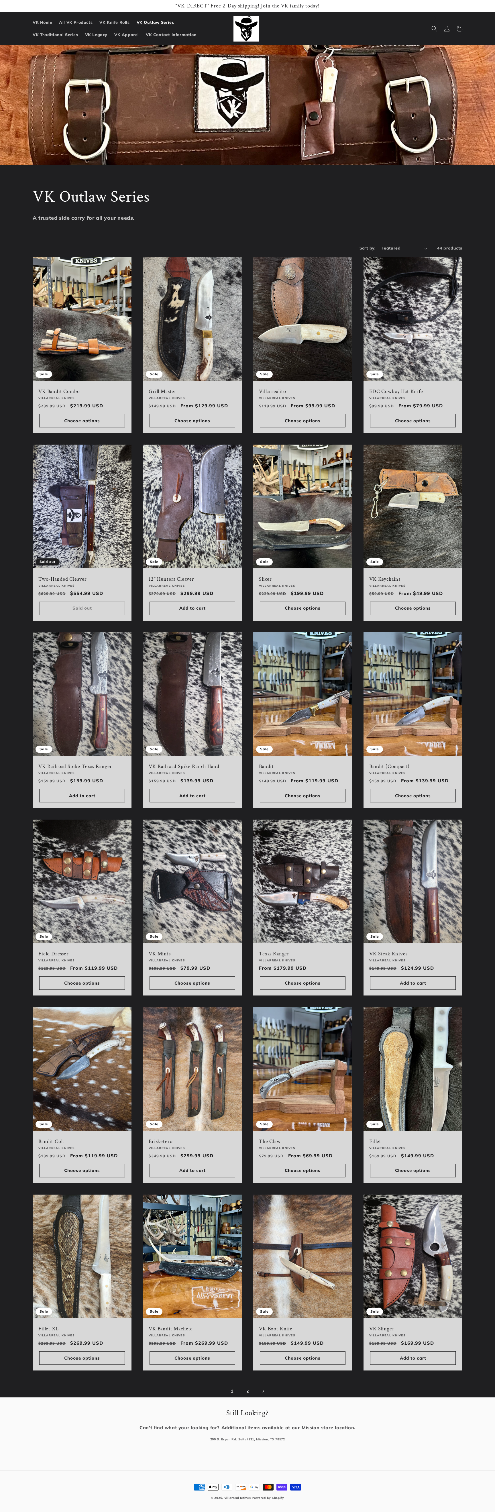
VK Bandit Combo (59, 391)
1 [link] (232, 1391)
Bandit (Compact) (389, 766)
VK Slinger (381, 1329)
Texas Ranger (274, 954)
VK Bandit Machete (171, 1329)
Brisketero (160, 1141)
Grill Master (162, 391)
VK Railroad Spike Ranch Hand (184, 766)
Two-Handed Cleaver (62, 579)
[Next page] (263, 1391)
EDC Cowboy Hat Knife (396, 391)
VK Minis (160, 954)
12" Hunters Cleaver (171, 579)
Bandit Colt (51, 1141)
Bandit (266, 766)
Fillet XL (48, 1329)
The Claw (270, 1141)
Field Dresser (53, 954)
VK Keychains (384, 579)
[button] (434, 28)
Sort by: (368, 248)
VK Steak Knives (388, 954)
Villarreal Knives (237, 1498)
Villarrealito (272, 391)
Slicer (265, 579)
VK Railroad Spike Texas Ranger (75, 766)
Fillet (375, 1141)
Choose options (82, 420)
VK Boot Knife (275, 1329)
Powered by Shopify (268, 1498)
